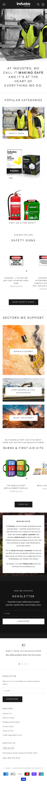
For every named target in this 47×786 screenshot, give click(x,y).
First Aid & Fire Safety (22, 223)
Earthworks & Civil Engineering (23, 391)
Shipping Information (11, 722)
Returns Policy (8, 718)
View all (23, 504)
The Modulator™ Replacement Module (16, 487)
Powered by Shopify (32, 768)
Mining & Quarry (23, 351)
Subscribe (23, 621)
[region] (23, 652)
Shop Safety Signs (23, 302)
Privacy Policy (8, 726)
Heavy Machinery (23, 418)
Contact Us (7, 713)
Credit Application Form (12, 735)
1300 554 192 (8, 748)
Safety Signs (16, 133)
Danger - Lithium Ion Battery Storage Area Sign (16, 280)
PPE (11, 178)
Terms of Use (8, 731)
